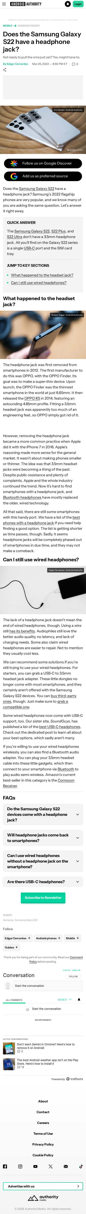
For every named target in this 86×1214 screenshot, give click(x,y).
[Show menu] (4, 4)
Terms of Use (43, 1134)
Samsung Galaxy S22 (36, 188)
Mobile (7, 25)
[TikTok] (81, 1166)
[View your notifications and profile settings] (79, 1000)
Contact (43, 1112)
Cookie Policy (43, 1155)
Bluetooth (66, 769)
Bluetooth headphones (22, 497)
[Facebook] (5, 1166)
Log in (66, 970)
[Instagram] (20, 1166)
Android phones (29, 25)
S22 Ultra (14, 237)
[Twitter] (51, 1166)
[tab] (14, 1000)
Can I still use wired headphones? (38, 283)
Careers (43, 1123)
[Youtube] (35, 1166)
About (43, 1101)
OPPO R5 (32, 398)
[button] (43, 4)
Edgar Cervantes (17, 64)
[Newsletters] (66, 1166)
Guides (7, 914)
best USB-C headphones (59, 727)
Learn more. (72, 20)
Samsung (8, 919)
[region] (43, 1025)
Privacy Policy (43, 1144)
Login (78, 4)
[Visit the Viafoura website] (74, 1079)
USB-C (29, 248)
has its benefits (22, 631)
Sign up (76, 970)
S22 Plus (58, 231)
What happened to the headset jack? (42, 275)
